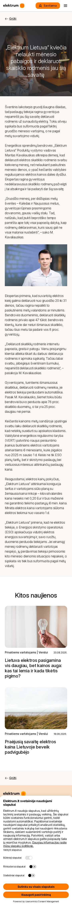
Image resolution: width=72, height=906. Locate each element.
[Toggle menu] (65, 5)
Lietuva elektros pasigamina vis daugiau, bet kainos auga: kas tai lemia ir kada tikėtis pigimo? (33, 668)
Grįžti (12, 18)
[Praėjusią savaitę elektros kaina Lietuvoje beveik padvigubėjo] (36, 708)
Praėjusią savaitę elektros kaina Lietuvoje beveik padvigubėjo (30, 747)
